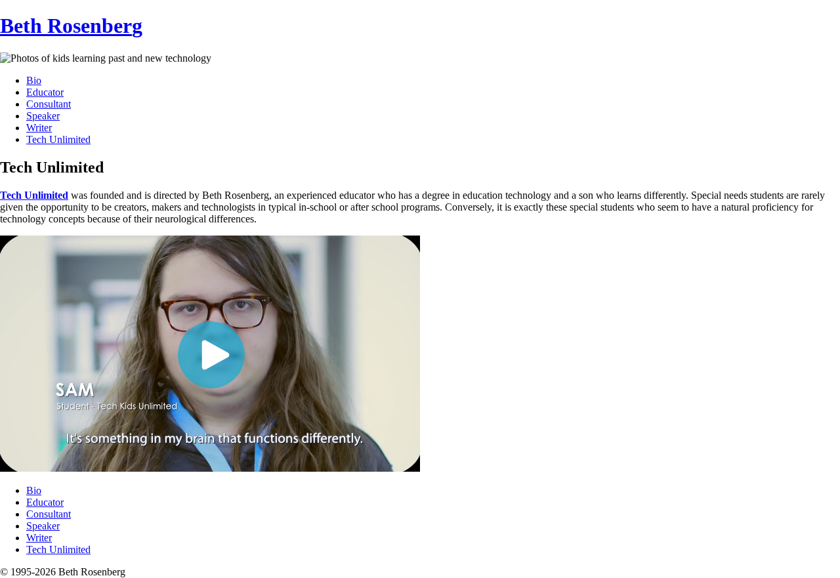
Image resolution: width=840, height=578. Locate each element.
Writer (39, 127)
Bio (33, 80)
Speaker (43, 115)
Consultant (48, 104)
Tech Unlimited (58, 139)
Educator (45, 92)
